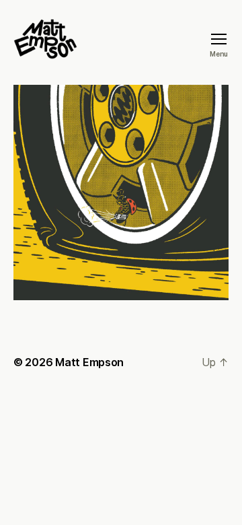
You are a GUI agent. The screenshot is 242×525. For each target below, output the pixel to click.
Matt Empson (89, 362)
